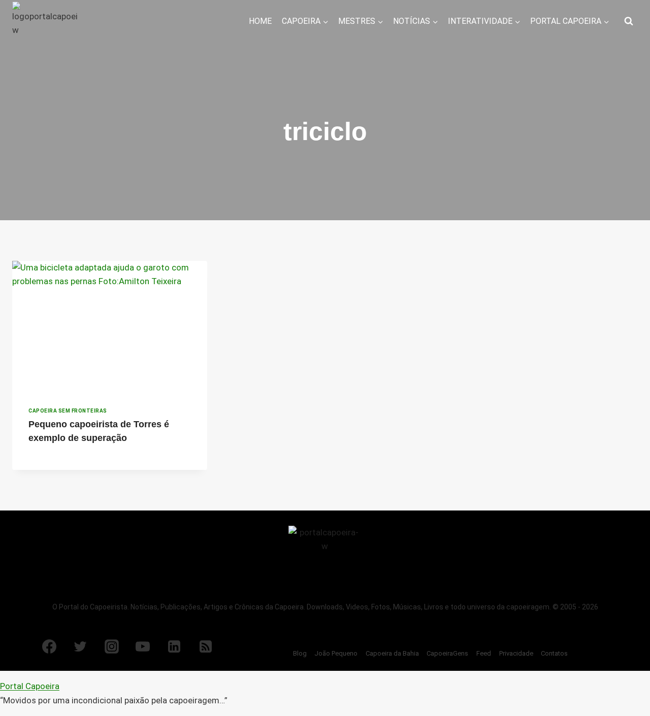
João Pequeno (336, 653)
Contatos (554, 653)
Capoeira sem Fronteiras (67, 411)
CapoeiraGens (447, 653)
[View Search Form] (629, 21)
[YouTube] (142, 646)
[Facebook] (49, 646)
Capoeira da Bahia (392, 653)
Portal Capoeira (29, 686)
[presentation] (109, 326)
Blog (300, 653)
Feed (483, 653)
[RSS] (205, 646)
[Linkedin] (174, 646)
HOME (260, 21)
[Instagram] (112, 646)
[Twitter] (80, 646)
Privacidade (516, 653)
